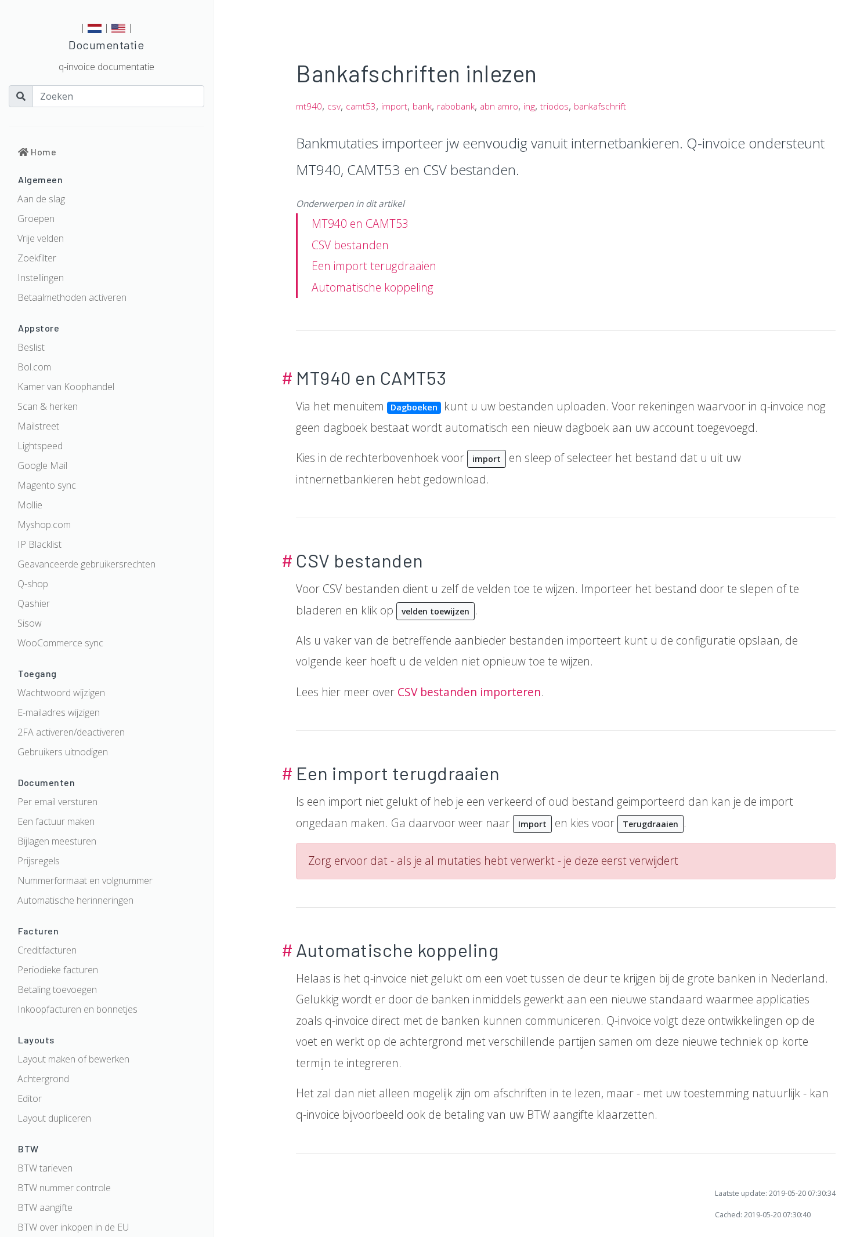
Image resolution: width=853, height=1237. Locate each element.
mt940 (309, 106)
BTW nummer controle (64, 1187)
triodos (554, 106)
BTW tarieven (45, 1168)
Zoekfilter (36, 258)
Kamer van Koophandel (65, 386)
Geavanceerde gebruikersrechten (86, 564)
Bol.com (34, 367)
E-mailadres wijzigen (58, 712)
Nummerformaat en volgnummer (85, 880)
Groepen (36, 218)
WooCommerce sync (60, 642)
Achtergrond (43, 1078)
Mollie (29, 505)
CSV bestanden (350, 245)
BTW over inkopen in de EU (73, 1227)
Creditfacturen (47, 950)
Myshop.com (44, 524)
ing (529, 106)
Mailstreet (38, 426)
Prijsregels (38, 860)
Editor (29, 1098)
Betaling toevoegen (57, 989)
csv (334, 106)
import (394, 106)
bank (422, 106)
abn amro (499, 106)
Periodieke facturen (57, 969)
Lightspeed (40, 445)
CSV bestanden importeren (469, 692)
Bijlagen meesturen (56, 841)
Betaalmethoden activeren (71, 297)
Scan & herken (47, 406)
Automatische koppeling (372, 287)
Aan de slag (41, 198)
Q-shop (32, 583)
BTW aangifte (45, 1207)
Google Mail (42, 465)
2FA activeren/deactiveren (71, 732)
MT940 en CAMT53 (360, 223)
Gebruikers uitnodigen (62, 751)
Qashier (33, 603)
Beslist (31, 347)
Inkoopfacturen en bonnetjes (77, 1009)
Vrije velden (40, 238)
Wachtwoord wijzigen (61, 692)
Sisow (29, 623)
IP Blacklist (39, 544)
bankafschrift (600, 106)
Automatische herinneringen (75, 900)
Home (42, 151)
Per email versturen (57, 801)
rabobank (456, 106)
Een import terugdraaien (374, 266)
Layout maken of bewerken (73, 1059)
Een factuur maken (56, 821)
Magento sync (46, 485)
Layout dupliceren (54, 1118)
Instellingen (40, 277)
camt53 (361, 106)
